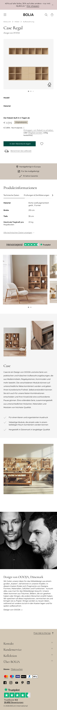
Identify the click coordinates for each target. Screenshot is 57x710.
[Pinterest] (22, 682)
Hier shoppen (33, 6)
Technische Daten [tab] (11, 195)
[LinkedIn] (28, 682)
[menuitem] (5, 14)
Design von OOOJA (12, 610)
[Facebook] (5, 682)
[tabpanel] (28, 218)
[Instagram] (10, 682)
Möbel (17, 22)
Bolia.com (7, 22)
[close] (52, 5)
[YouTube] (16, 682)
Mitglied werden (35, 133)
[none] (28, 14)
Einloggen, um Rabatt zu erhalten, (38, 130)
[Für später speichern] (41, 143)
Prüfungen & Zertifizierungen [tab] (36, 195)
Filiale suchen (17, 669)
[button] (28, 91)
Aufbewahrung (28, 22)
